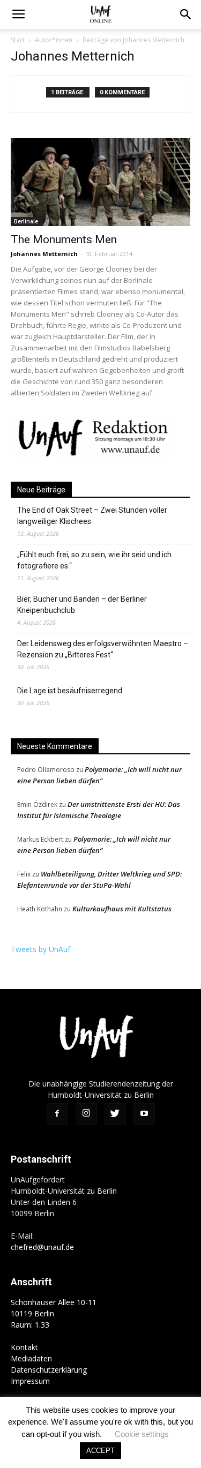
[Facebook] (57, 1114)
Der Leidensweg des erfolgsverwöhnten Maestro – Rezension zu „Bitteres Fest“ (102, 649)
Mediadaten (31, 1358)
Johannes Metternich (44, 254)
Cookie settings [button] (142, 1434)
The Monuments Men (64, 239)
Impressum (30, 1381)
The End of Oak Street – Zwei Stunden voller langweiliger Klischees (92, 516)
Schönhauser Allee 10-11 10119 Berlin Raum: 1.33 (53, 1313)
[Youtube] (144, 1114)
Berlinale (26, 221)
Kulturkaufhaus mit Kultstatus (122, 908)
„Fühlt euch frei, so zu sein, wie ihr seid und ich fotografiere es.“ (94, 560)
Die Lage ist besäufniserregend (69, 690)
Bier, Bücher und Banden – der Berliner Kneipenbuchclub (82, 605)
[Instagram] (86, 1114)
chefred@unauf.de (42, 1247)
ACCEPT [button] (100, 1451)
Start (18, 39)
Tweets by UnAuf (40, 949)
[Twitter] (115, 1114)
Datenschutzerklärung (49, 1370)
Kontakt (24, 1347)
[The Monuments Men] (100, 182)
